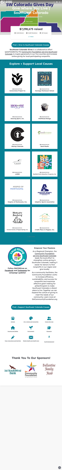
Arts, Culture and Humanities (31, 322)
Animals (13, 322)
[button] (13, 369)
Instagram (22, 270)
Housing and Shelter (13, 331)
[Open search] (54, 2)
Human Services (49, 322)
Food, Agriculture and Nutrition (13, 341)
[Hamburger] (59, 2)
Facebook (9, 270)
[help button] (59, 467)
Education (49, 331)
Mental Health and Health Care (31, 341)
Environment (31, 331)
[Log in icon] (56, 2)
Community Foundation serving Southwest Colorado (44, 254)
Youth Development (49, 341)
